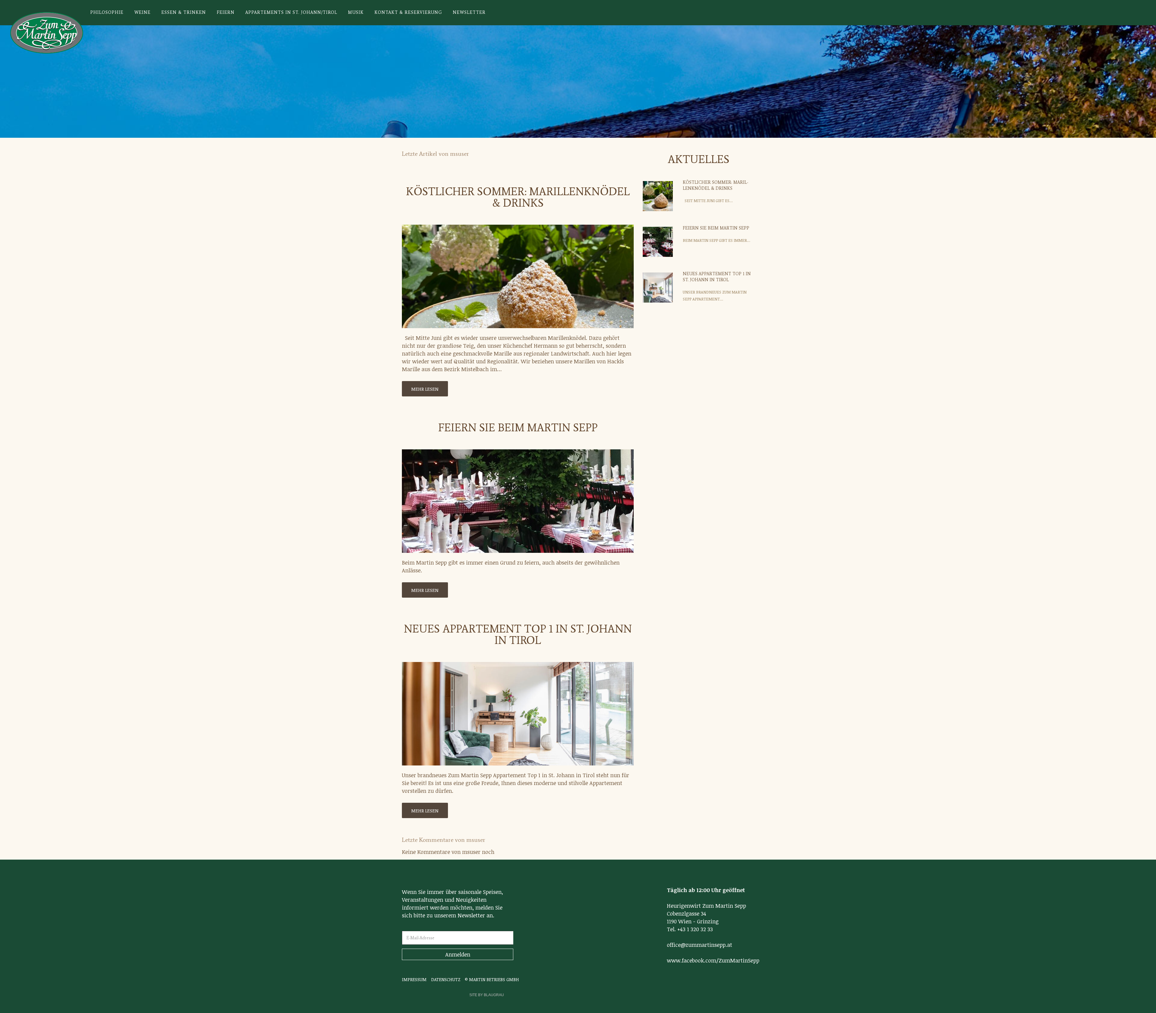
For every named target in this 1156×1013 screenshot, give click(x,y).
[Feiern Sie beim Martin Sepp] (518, 501)
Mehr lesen (425, 389)
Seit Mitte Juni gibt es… (708, 200)
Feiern (226, 12)
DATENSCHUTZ (445, 979)
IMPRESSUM (414, 979)
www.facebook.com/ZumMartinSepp (713, 960)
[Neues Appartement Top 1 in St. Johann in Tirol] (518, 713)
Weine (142, 12)
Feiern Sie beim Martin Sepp (518, 427)
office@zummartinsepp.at (699, 944)
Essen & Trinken (183, 12)
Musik (356, 12)
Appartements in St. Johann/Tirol (291, 12)
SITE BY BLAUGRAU (486, 995)
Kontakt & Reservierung (408, 12)
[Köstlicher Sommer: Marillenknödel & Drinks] (518, 276)
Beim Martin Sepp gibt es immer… (716, 240)
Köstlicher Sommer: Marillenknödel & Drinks (518, 197)
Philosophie (106, 12)
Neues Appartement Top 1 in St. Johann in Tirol (518, 634)
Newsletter (469, 12)
